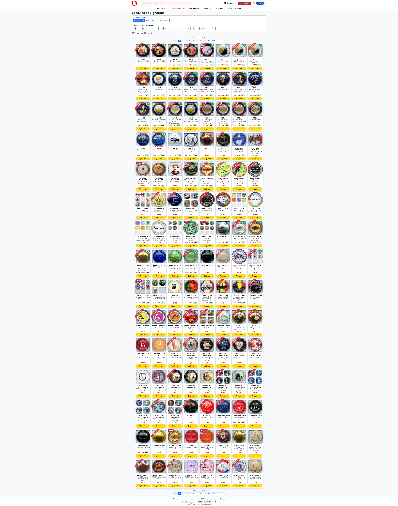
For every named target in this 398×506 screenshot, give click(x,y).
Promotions (180, 8)
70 (190, 41)
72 (196, 41)
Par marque (140, 21)
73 (200, 41)
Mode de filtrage (139, 17)
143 (218, 41)
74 (203, 41)
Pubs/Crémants (234, 8)
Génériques (219, 8)
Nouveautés (194, 8)
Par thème (151, 21)
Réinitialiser (164, 21)
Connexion (245, 3)
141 (209, 41)
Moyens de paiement (179, 499)
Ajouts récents (163, 8)
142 (213, 41)
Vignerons (207, 8)
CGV (202, 499)
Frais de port (194, 499)
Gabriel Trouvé (206, 504)
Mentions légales (212, 499)
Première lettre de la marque (143, 25)
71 (193, 41)
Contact (223, 499)
